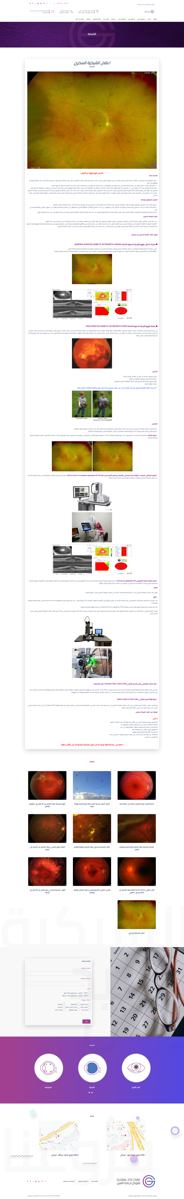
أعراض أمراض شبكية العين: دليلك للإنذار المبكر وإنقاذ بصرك (92, 805)
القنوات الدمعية (48, 1087)
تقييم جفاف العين (80, 19)
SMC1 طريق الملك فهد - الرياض (86, 11)
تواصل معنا (59, 3)
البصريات (59, 1007)
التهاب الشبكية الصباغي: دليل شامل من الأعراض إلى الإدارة (47, 891)
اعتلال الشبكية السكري (137, 933)
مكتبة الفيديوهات (97, 19)
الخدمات (149, 19)
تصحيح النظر (84, 1007)
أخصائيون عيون (131, 19)
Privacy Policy (43, 1196)
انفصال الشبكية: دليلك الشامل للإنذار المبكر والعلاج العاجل (136, 848)
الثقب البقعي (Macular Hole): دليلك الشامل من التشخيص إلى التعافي (136, 891)
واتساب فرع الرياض (63, 12)
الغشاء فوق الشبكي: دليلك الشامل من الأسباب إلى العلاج (47, 848)
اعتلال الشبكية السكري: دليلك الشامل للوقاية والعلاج (92, 847)
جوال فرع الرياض (63, 11)
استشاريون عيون (141, 19)
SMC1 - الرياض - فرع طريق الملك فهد (76, 993)
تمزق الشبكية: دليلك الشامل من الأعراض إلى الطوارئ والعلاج (47, 805)
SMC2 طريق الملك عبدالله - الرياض (86, 12)
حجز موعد (66, 3)
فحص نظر (85, 1009)
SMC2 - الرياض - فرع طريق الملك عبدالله (75, 995)
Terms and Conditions (54, 1196)
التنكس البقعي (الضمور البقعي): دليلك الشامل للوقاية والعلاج (92, 891)
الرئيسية (155, 19)
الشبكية (60, 1004)
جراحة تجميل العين (71, 1007)
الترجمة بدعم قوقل (32, 1196)
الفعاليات (88, 19)
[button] (94, 1092)
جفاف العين (58, 1009)
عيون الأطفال (73, 1009)
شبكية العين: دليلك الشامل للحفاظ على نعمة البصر (137, 803)
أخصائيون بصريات (122, 19)
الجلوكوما (74, 1004)
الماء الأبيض (84, 1004)
